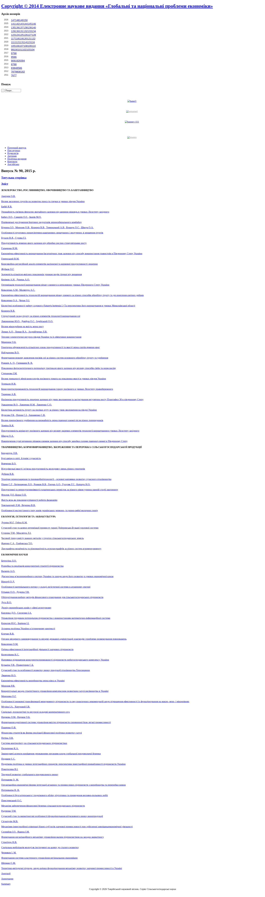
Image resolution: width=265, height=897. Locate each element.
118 (17, 38)
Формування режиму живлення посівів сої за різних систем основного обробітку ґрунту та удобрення (54, 357)
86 (20, 68)
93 (20, 60)
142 (17, 24)
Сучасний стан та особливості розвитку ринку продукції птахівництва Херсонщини (45, 670)
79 (15, 72)
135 (13, 27)
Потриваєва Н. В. (10, 790)
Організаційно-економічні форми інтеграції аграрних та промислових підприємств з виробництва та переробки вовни (63, 785)
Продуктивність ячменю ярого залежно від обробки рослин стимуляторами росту (44, 243)
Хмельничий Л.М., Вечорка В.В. (18, 505)
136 (17, 27)
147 (13, 20)
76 (12, 75)
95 (12, 57)
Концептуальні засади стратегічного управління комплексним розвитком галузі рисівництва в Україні (54, 691)
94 (23, 60)
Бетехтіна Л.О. (9, 560)
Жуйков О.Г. (7, 269)
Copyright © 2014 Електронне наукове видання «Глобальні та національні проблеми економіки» (107, 6)
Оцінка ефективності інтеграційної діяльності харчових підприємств (37, 649)
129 (13, 31)
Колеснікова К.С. (10, 654)
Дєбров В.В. (7, 474)
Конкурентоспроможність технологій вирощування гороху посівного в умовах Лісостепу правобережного (57, 389)
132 (25, 31)
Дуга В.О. (6, 602)
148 (17, 20)
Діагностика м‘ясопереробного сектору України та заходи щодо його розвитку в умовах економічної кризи (57, 576)
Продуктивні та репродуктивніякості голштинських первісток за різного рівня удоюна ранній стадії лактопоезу (59, 489)
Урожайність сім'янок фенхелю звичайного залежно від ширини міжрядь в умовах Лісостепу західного (55, 211)
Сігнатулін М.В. (9, 821)
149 (21, 20)
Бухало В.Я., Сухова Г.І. (13, 238)
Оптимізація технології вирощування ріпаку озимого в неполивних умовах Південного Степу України (55, 284)
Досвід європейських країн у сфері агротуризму (26, 607)
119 (21, 38)
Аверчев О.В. (8, 196)
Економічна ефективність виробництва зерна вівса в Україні (33, 680)
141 (13, 24)
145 (30, 24)
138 (25, 27)
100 (16, 49)
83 (12, 68)
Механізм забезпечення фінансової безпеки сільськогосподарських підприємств (43, 805)
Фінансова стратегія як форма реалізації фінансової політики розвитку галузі (41, 732)
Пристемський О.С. (11, 800)
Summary (6, 884)
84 (15, 68)
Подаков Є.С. (8, 758)
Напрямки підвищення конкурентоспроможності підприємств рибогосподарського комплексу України (55, 659)
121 (29, 38)
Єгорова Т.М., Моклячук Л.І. (16, 533)
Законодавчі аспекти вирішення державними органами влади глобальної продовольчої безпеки (51, 753)
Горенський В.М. (10, 258)
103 (28, 49)
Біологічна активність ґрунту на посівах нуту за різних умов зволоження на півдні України (49, 410)
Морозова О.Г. (8, 696)
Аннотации (7, 878)
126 (25, 35)
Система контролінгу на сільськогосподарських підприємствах (34, 743)
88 (15, 64)
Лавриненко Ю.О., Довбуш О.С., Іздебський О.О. (27, 321)
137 (21, 27)
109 (30, 46)
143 (21, 24)
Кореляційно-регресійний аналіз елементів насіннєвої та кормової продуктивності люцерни (49, 264)
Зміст (4, 183)
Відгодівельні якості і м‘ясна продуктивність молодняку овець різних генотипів (43, 468)
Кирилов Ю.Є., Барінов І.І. (15, 623)
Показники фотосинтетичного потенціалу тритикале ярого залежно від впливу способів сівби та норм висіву (58, 368)
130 (17, 31)
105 (13, 46)
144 (25, 24)
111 (13, 42)
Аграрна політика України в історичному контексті (28, 628)
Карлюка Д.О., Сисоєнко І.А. (16, 613)
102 (24, 49)
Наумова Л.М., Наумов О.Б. (15, 717)
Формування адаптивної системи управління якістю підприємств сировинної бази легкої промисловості (56, 722)
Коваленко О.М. (9, 644)
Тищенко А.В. (8, 394)
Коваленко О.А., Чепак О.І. (15, 300)
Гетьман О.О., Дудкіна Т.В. (15, 592)
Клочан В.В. (7, 633)
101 (20, 49)
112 (17, 42)
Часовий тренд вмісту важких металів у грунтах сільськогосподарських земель (42, 538)
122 (33, 38)
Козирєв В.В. (8, 311)
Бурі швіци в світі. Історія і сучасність (21, 458)
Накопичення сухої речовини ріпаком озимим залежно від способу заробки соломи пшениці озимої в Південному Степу (64, 441)
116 (33, 42)
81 (20, 72)
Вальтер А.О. (8, 571)
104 (32, 49)
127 (30, 35)
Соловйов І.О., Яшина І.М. (15, 831)
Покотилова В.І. (9, 769)
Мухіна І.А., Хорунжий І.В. (15, 706)
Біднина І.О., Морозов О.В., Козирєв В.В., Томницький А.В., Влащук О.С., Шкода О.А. (47, 227)
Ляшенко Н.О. (8, 675)
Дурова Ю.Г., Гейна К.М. (14, 522)
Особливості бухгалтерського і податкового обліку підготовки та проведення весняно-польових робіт (54, 795)
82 (23, 72)
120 (25, 38)
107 (21, 46)
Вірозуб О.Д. (8, 581)
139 (30, 27)
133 (30, 31)
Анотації (5, 873)
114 (25, 42)
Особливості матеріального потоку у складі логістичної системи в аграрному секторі (45, 586)
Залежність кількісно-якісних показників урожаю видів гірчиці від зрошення (41, 274)
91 (15, 60)
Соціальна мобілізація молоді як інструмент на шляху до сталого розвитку (40, 847)
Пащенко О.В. (8, 727)
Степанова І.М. (9, 373)
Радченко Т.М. (8, 811)
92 (18, 60)
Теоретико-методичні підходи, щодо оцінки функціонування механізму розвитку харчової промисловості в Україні (61, 868)
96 (15, 57)
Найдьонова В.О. (10, 352)
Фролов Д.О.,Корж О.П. (14, 494)
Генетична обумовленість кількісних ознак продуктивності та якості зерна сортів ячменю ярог (50, 347)
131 (21, 31)
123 (13, 35)
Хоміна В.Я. (7, 425)
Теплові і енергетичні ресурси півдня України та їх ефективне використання (41, 337)
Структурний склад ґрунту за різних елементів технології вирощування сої (40, 316)
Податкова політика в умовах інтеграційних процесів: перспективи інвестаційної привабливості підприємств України (63, 764)
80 (18, 72)
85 (18, 68)
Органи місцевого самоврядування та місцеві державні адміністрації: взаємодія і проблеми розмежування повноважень (64, 639)
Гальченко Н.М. (9, 248)
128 (34, 35)
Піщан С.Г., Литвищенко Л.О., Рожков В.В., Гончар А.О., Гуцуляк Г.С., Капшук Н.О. (45, 484)
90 (12, 60)
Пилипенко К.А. (10, 748)
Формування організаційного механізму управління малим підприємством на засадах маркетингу (52, 837)
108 (25, 46)
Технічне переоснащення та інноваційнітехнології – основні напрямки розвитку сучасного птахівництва (56, 479)
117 (13, 38)
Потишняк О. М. (10, 779)
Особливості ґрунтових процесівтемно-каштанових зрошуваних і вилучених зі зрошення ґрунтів (52, 232)
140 (34, 27)
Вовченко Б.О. (8, 463)
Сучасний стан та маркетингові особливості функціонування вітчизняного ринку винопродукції (52, 816)
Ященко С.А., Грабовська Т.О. (17, 543)
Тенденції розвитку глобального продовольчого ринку (29, 774)
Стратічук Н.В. (9, 842)
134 (34, 31)
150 (25, 20)
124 (17, 35)
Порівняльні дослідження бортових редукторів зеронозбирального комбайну (41, 222)
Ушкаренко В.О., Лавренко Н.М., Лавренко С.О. (26, 404)
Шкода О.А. (7, 436)
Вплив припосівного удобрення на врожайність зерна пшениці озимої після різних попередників (52, 420)
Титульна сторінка (14, 177)
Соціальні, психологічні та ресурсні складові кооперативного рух (35, 712)
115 (29, 42)
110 (34, 46)
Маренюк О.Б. (8, 342)
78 (12, 72)
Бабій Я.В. (6, 206)
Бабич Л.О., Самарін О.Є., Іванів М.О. (21, 217)
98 (15, 53)
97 (12, 53)
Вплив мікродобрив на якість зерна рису (22, 326)
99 (12, 49)
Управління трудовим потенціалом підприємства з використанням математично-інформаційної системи (55, 618)
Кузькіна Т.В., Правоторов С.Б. (17, 665)
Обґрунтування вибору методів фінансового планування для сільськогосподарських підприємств (52, 597)
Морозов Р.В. (8, 686)
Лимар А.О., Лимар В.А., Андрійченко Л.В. (24, 331)
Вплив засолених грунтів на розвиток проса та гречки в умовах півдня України (43, 201)
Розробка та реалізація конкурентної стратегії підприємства (32, 566)
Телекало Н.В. (8, 384)
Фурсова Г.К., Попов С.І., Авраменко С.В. (23, 415)
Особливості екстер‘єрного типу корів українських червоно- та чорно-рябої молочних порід (49, 510)
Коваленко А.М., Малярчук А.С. (18, 290)
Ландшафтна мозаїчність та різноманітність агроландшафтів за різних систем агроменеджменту (51, 548)
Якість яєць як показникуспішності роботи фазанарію (29, 500)
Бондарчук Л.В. (9, 453)
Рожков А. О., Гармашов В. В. (17, 363)
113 (21, 42)
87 (12, 64)
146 (34, 24)
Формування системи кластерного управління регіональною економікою (39, 858)
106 (17, 46)
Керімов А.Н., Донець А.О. (15, 279)
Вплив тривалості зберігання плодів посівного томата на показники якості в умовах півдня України (53, 378)
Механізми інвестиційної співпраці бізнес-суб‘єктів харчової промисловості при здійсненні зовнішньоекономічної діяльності (67, 826)
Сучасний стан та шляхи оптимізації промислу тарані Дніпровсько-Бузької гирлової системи (49, 527)
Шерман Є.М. (8, 863)
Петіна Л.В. (7, 738)
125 (21, 35)
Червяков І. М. (8, 852)
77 (15, 75)
